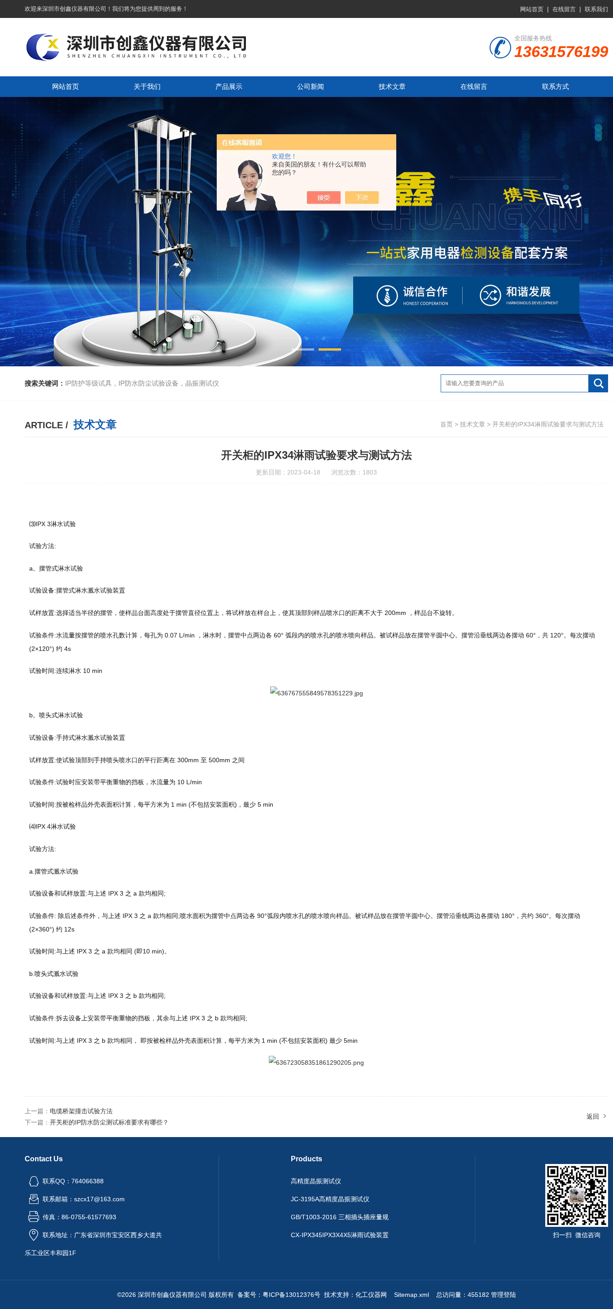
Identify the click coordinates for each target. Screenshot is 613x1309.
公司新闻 (310, 86)
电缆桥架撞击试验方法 (81, 1111)
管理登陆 (503, 1294)
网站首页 (531, 9)
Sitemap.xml (411, 1294)
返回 (593, 1116)
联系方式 (555, 86)
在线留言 (564, 9)
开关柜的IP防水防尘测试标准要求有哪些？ (109, 1122)
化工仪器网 (371, 1294)
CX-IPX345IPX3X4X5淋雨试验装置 (340, 1235)
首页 (446, 424)
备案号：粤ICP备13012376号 (278, 1294)
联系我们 (596, 9)
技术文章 (392, 86)
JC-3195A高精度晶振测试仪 (330, 1199)
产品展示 (228, 86)
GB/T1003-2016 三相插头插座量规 (340, 1217)
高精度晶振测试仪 (316, 1181)
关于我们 (147, 86)
